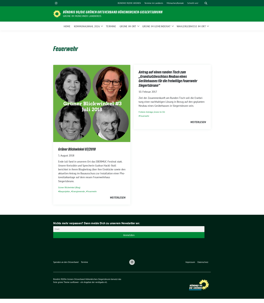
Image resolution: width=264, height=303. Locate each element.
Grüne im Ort (159, 112)
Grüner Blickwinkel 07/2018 (77, 149)
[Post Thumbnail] (91, 103)
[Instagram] (56, 3)
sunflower (74, 282)
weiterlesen (117, 197)
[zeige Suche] (206, 3)
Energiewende (78, 191)
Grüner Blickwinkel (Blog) (69, 187)
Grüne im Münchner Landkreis (82, 16)
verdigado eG (101, 282)
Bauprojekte (64, 191)
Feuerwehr (92, 191)
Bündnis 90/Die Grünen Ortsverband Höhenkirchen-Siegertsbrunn (113, 12)
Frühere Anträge (146, 112)
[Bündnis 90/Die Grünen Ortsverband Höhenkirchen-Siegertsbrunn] (57, 13)
